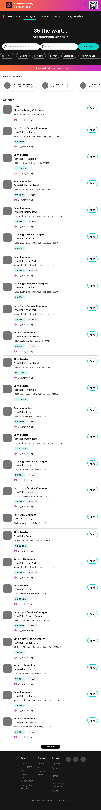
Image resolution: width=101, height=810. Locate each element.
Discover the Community (27, 777)
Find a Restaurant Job (26, 766)
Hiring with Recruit (26, 787)
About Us (41, 765)
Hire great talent (75, 16)
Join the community (50, 16)
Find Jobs (88, 46)
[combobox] (21, 46)
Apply (92, 108)
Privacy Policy (55, 770)
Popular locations (12, 76)
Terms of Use (56, 777)
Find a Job (29, 16)
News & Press (41, 773)
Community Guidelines (57, 785)
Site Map (56, 791)
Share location (42, 68)
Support (56, 763)
